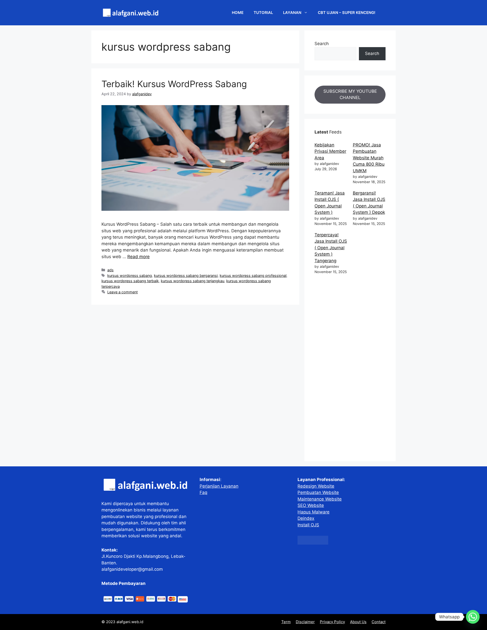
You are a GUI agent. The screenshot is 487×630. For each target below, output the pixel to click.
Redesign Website (316, 486)
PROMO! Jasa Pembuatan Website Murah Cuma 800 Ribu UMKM (369, 157)
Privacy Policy (332, 621)
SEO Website (311, 505)
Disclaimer (305, 621)
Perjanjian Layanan (219, 486)
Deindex (306, 518)
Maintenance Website (320, 499)
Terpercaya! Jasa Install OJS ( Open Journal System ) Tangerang (331, 247)
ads (110, 270)
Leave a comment (122, 292)
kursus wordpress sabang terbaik (130, 281)
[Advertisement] (350, 369)
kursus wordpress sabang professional (253, 275)
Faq (203, 492)
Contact (379, 621)
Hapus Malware (313, 511)
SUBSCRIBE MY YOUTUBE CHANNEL (350, 94)
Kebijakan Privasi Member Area (330, 151)
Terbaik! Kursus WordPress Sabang (174, 84)
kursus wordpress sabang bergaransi (186, 275)
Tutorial (263, 12)
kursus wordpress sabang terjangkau (192, 281)
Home (238, 12)
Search (322, 43)
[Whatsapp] (473, 617)
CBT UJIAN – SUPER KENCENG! (346, 12)
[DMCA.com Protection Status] (313, 543)
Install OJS (308, 524)
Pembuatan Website (318, 492)
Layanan (292, 12)
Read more (138, 256)
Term (286, 621)
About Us (358, 621)
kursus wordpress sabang (129, 275)
